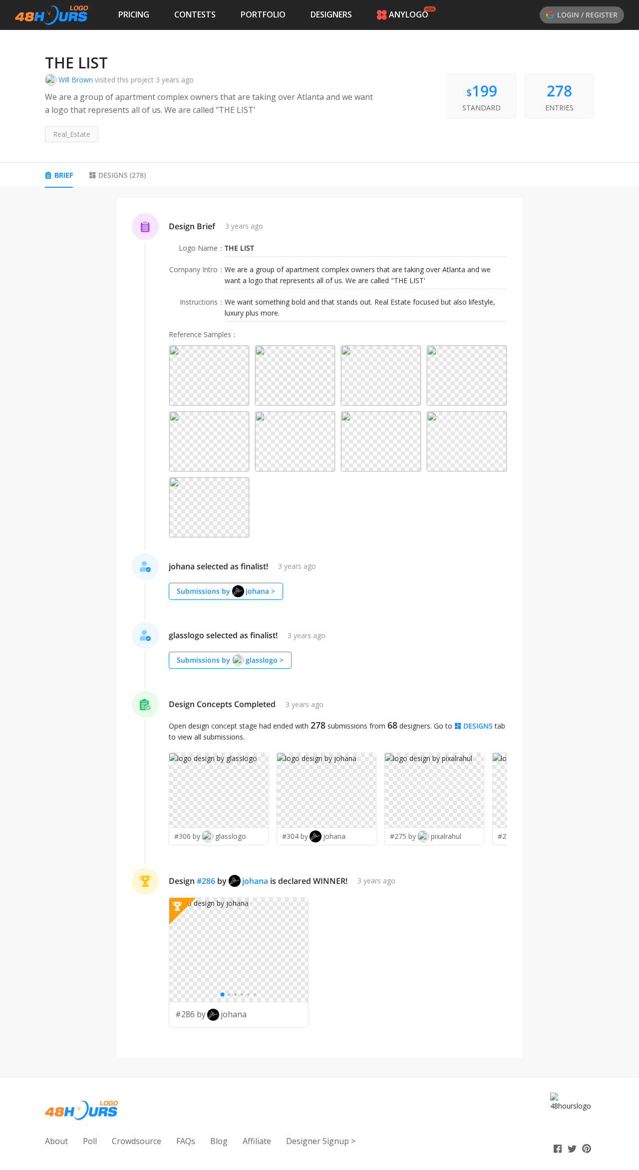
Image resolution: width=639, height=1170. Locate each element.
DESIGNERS (331, 14)
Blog (219, 1141)
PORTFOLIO (263, 14)
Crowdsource (136, 1141)
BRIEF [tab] (63, 175)
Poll (90, 1141)
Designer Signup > (320, 1141)
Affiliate (257, 1141)
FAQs (185, 1141)
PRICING (133, 14)
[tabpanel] (319, 628)
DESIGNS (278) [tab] (122, 175)
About (56, 1141)
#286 (206, 880)
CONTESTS (195, 14)
